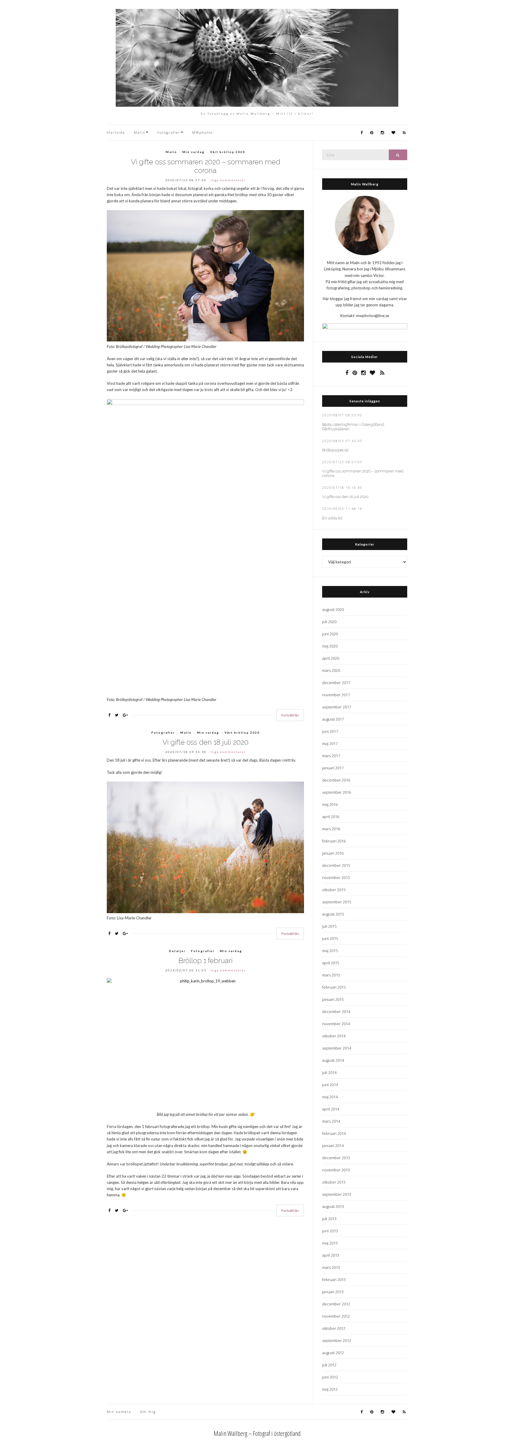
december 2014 (336, 1011)
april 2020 (330, 658)
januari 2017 (333, 768)
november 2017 (336, 694)
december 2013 (336, 1157)
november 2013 (336, 1170)
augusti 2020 (333, 609)
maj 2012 (330, 1389)
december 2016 (336, 780)
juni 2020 (330, 634)
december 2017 (336, 682)
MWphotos (202, 132)
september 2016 (336, 792)
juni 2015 (330, 938)
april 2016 (330, 816)
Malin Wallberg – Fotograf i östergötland (257, 1433)
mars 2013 (331, 1267)
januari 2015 (333, 999)
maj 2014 (330, 1096)
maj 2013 (330, 1243)
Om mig (148, 1411)
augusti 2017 (333, 719)
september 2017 (336, 707)
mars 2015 (331, 975)
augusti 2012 (333, 1352)
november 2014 (336, 1023)
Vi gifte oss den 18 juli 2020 (205, 742)
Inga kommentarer (228, 180)
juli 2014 (329, 1072)
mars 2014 (331, 1121)
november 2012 (336, 1316)
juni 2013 (330, 1230)
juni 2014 (330, 1084)
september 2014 (336, 1048)
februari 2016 (334, 841)
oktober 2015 (333, 889)
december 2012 (336, 1304)
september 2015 (336, 902)
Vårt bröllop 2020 (227, 152)
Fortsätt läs (290, 715)
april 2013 (330, 1255)
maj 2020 (330, 646)
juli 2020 (329, 621)
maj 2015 (330, 950)
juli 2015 (329, 926)
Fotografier (168, 132)
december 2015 (336, 865)
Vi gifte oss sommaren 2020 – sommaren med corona (205, 166)
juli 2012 (329, 1364)
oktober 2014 (333, 1036)
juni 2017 (330, 731)
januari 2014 (333, 1145)
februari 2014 (334, 1133)
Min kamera (119, 1411)
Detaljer (177, 951)
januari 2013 (333, 1291)
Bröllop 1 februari (205, 960)
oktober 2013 (333, 1182)
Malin (139, 132)
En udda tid (332, 518)
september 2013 (336, 1194)
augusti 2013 (333, 1206)
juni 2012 (330, 1377)
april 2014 (330, 1109)
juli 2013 (329, 1218)
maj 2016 (330, 804)
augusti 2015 (333, 914)
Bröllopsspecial (335, 450)
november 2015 (336, 877)
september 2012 (336, 1340)
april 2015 (330, 962)
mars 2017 (331, 755)
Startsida (116, 132)
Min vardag (193, 152)
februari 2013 (334, 1279)
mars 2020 (331, 670)
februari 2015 (334, 987)
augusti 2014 (333, 1060)
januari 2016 (333, 853)
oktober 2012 (333, 1328)
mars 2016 (331, 828)
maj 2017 (330, 743)
